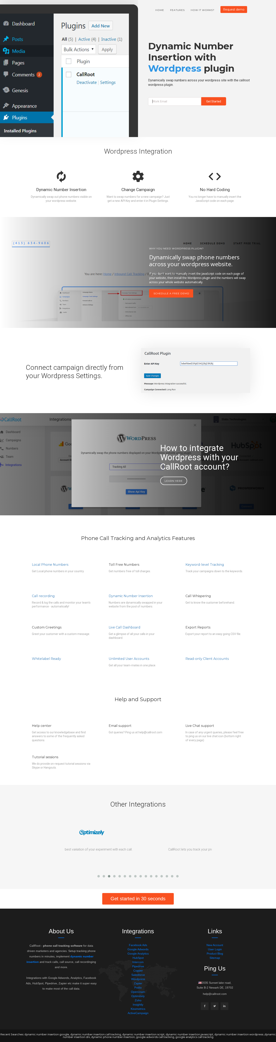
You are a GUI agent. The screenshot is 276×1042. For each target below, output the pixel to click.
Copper (138, 970)
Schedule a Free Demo (171, 293)
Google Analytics (138, 953)
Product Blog (215, 953)
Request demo (233, 9)
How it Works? (202, 10)
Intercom (138, 962)
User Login (215, 949)
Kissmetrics (138, 1008)
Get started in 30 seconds (138, 898)
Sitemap (215, 957)
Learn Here (174, 480)
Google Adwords (138, 949)
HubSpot (138, 957)
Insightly (138, 1004)
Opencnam (138, 991)
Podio (138, 987)
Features (177, 10)
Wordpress (138, 979)
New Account (214, 945)
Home (159, 10)
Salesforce (138, 974)
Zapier (138, 983)
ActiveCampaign (138, 1013)
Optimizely (138, 996)
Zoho (138, 1000)
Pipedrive (138, 966)
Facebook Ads (138, 945)
